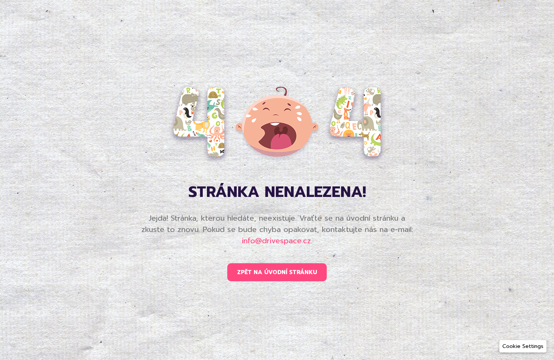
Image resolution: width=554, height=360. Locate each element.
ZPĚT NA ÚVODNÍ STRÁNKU (277, 272)
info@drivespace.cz (276, 240)
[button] (522, 346)
